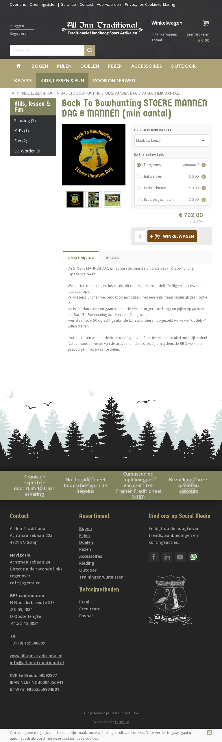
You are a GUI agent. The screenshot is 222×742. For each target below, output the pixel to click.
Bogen (40, 66)
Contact (86, 4)
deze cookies (87, 738)
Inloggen (17, 25)
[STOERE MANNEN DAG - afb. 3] (112, 199)
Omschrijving (81, 257)
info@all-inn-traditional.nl (37, 662)
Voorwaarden (109, 4)
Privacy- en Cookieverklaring (150, 4)
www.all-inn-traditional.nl (36, 655)
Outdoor (183, 66)
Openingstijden (43, 4)
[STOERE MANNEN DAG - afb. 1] (93, 154)
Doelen (89, 66)
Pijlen (64, 66)
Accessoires (146, 66)
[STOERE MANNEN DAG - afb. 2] (93, 199)
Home (18, 66)
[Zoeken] (89, 50)
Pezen (115, 66)
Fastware (122, 721)
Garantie (68, 4)
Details (111, 257)
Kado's (23, 80)
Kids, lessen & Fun (62, 80)
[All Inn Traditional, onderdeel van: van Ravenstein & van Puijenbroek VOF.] (102, 31)
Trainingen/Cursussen (101, 577)
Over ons (18, 4)
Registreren (19, 33)
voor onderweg (114, 80)
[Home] (13, 93)
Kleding (86, 563)
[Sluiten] (209, 732)
